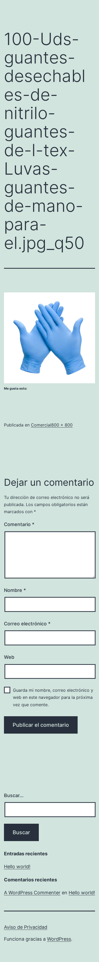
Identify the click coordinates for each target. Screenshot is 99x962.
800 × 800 (62, 425)
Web (9, 657)
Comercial (41, 425)
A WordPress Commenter (32, 892)
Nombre (15, 590)
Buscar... (13, 795)
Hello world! (17, 866)
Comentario (19, 524)
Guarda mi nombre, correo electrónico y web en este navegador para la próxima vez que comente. (53, 697)
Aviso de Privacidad (25, 927)
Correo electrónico (27, 623)
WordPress (59, 939)
